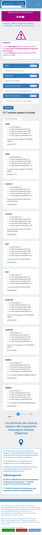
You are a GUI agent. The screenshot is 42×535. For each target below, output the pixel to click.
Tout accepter (8, 530)
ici (22, 527)
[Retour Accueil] (17, 4)
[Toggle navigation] (38, 4)
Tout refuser (21, 530)
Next (10, 417)
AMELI (14, 55)
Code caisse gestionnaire (13, 86)
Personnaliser (34, 530)
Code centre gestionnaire (13, 96)
